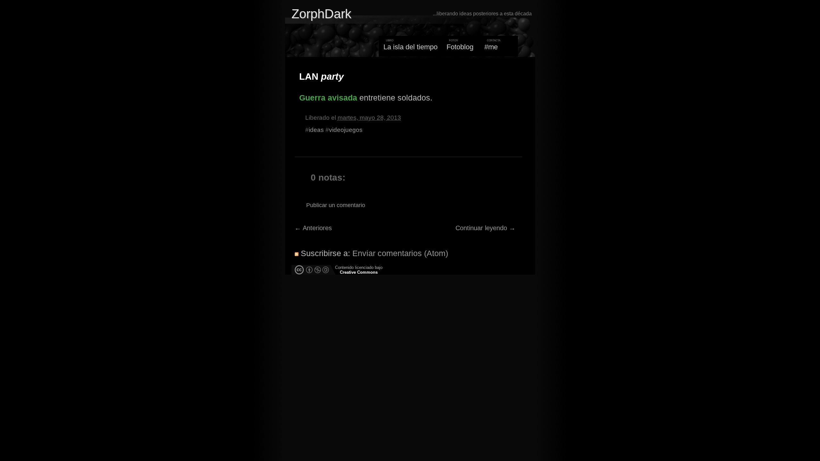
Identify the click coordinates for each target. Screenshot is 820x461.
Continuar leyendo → (485, 227)
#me (491, 47)
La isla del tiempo (410, 47)
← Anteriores (313, 227)
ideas (316, 129)
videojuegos (346, 129)
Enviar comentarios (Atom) (400, 253)
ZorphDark (321, 14)
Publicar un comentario (335, 205)
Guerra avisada (328, 97)
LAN (321, 76)
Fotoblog (460, 47)
